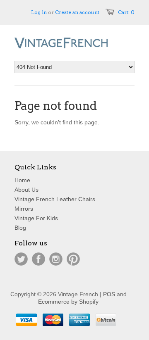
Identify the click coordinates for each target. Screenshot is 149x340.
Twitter (21, 259)
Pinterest (73, 259)
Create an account (77, 12)
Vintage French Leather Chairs (54, 199)
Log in (39, 12)
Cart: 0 (126, 12)
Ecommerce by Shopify (68, 301)
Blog (20, 227)
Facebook (38, 259)
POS (109, 294)
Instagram (55, 259)
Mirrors (23, 208)
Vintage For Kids (36, 218)
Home (22, 180)
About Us (26, 189)
